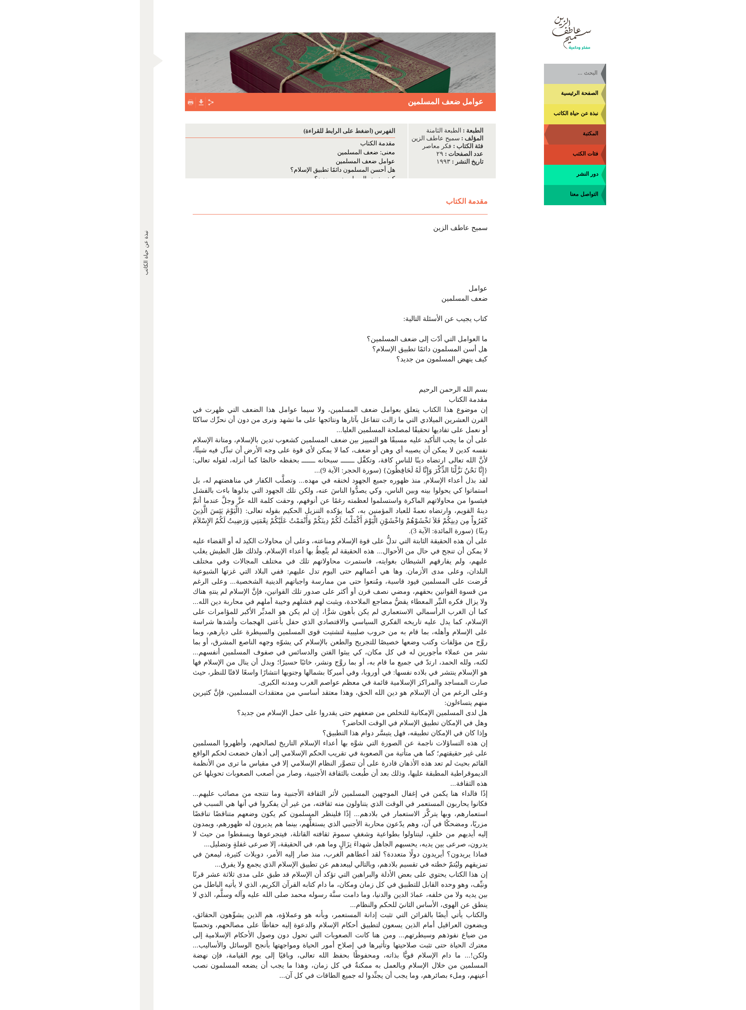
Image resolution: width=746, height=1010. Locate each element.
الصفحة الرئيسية (579, 93)
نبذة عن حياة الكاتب (576, 113)
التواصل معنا (584, 194)
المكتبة (590, 133)
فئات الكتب (585, 154)
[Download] (200, 101)
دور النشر (587, 174)
